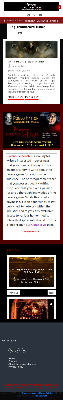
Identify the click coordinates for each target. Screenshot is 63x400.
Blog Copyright (40, 396)
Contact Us (14, 361)
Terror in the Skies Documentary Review (26, 62)
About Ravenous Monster (22, 364)
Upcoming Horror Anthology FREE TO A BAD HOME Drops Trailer (32, 270)
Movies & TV (32, 96)
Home (11, 358)
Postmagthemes (51, 387)
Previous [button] (13, 292)
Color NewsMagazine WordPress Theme (31, 386)
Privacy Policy (15, 366)
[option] (31, 272)
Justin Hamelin (21, 66)
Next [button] (52, 292)
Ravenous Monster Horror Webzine (37, 393)
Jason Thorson (26, 279)
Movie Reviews (16, 96)
